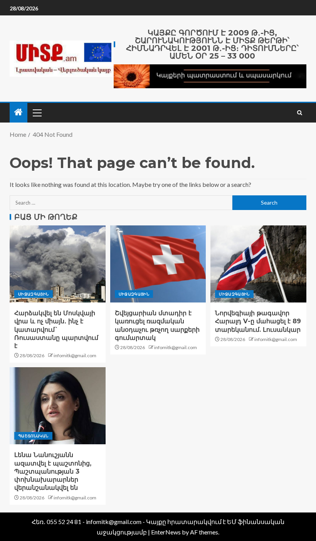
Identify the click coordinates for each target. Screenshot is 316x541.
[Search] (299, 112)
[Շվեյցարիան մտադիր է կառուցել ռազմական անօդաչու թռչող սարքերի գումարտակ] (158, 263)
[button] (36, 112)
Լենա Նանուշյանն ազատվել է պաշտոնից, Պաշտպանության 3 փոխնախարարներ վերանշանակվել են (52, 471)
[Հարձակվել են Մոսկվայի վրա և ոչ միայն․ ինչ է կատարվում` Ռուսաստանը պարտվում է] (58, 263)
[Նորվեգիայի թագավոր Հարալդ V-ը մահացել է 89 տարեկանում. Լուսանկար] (258, 263)
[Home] (18, 112)
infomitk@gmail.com (75, 355)
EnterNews (166, 532)
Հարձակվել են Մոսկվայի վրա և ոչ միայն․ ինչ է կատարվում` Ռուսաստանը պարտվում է (56, 329)
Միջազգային (33, 294)
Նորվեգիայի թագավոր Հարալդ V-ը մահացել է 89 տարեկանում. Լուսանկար (258, 321)
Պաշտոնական (33, 435)
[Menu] (36, 112)
